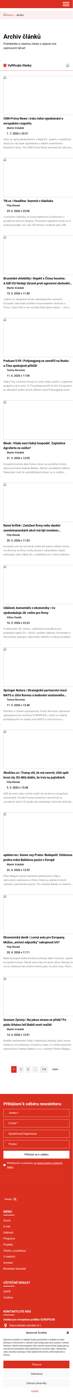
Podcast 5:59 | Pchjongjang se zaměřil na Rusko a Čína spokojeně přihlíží (36, 363)
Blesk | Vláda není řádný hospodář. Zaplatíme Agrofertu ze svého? (34, 445)
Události (8, 1232)
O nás (6, 1226)
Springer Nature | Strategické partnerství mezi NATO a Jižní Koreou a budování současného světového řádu (35, 693)
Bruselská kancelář (14, 1268)
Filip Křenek (13, 205)
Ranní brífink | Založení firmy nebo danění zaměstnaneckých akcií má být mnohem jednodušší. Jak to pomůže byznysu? (31, 528)
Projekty (8, 1244)
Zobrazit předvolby (36, 1383)
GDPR (7, 1291)
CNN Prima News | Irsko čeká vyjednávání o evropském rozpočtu (33, 121)
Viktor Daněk (14, 617)
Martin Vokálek (15, 128)
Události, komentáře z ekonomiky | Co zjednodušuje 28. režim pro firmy (29, 610)
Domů (7, 1220)
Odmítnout (36, 1373)
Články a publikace (14, 1250)
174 (44, 1069)
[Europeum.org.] (8, 15)
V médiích (9, 1256)
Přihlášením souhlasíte (34, 1165)
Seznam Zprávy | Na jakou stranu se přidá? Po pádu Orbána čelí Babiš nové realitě (34, 1022)
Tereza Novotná (16, 370)
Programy (9, 1238)
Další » (55, 1069)
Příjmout (36, 1364)
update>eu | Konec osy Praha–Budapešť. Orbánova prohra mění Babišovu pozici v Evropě (37, 857)
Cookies (34, 1391)
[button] (67, 1332)
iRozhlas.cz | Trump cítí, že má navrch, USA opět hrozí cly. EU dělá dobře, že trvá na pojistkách (36, 775)
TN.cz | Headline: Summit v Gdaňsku (28, 201)
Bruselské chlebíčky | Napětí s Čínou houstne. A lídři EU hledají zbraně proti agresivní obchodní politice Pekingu (36, 281)
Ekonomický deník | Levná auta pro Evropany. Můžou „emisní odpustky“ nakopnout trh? (34, 940)
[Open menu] (66, 4)
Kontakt (8, 1262)
